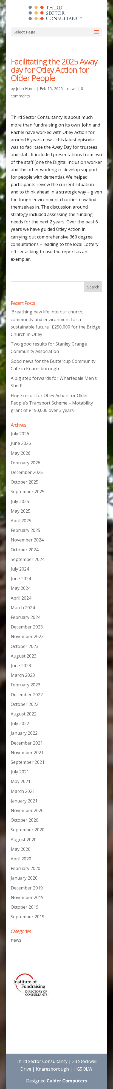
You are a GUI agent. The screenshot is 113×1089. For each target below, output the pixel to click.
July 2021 (20, 772)
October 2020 (24, 820)
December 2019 (27, 888)
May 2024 (20, 588)
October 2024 (24, 550)
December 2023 (27, 627)
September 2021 (27, 762)
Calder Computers (67, 1081)
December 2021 (27, 743)
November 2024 (27, 540)
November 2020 (27, 810)
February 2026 (25, 463)
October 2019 (24, 907)
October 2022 (24, 704)
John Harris (25, 88)
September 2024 (27, 559)
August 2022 (23, 714)
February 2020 (25, 868)
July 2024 (20, 569)
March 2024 (23, 608)
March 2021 (23, 791)
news (72, 88)
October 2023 (24, 646)
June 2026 (21, 443)
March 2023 (23, 675)
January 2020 (24, 878)
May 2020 (20, 849)
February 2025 (25, 530)
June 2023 (21, 666)
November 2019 (27, 897)
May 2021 (20, 781)
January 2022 (24, 733)
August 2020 (23, 840)
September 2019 (27, 917)
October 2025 (24, 482)
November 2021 (27, 753)
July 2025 (20, 501)
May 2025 (20, 511)
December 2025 (27, 472)
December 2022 (27, 695)
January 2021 (24, 801)
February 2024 (25, 617)
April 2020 (21, 859)
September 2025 (27, 492)
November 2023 (27, 636)
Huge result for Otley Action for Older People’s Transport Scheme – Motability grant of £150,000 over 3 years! (52, 402)
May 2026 (20, 453)
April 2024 (21, 598)
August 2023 (23, 656)
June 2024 (21, 579)
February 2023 (25, 685)
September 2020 (27, 830)
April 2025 (21, 521)
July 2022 (20, 723)
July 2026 (20, 434)
